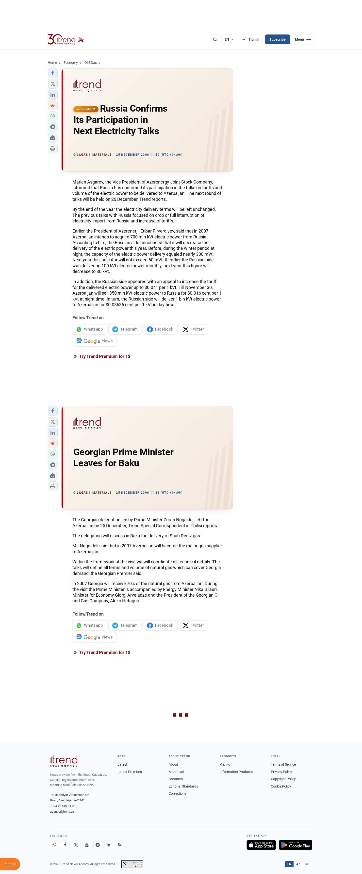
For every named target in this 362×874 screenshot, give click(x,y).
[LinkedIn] (108, 844)
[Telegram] (97, 844)
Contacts (176, 779)
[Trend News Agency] (64, 761)
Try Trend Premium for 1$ (104, 356)
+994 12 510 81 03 (62, 806)
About (173, 764)
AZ (298, 864)
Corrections (177, 793)
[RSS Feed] (119, 844)
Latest (122, 764)
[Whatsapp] (54, 844)
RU (307, 864)
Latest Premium (129, 772)
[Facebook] (65, 844)
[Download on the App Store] (261, 845)
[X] (76, 844)
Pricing (225, 764)
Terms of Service (283, 764)
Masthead (176, 772)
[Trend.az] (66, 39)
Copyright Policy (283, 779)
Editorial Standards (183, 786)
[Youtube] (86, 844)
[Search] (215, 39)
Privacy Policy (281, 772)
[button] (52, 73)
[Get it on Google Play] (295, 845)
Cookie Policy (281, 786)
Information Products (236, 772)
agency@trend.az (62, 811)
